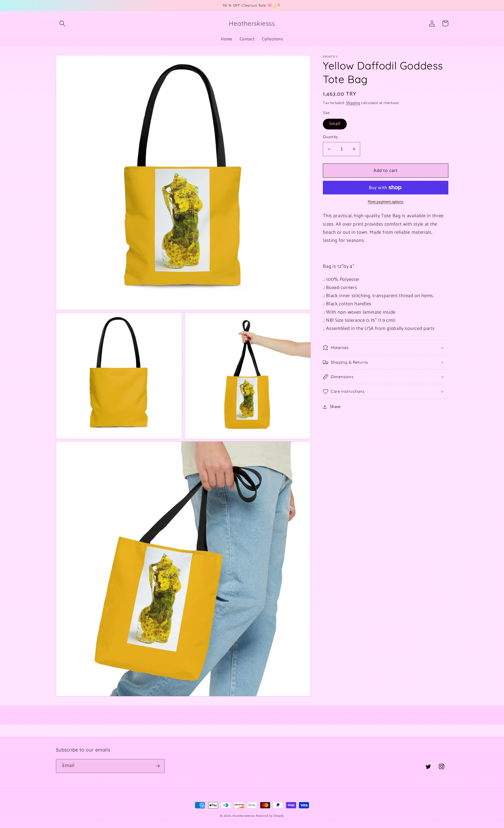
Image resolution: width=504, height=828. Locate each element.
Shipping (353, 103)
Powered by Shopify (270, 815)
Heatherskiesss (244, 815)
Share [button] (335, 407)
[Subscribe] (157, 766)
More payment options (386, 202)
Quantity (330, 137)
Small (334, 124)
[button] (62, 23)
